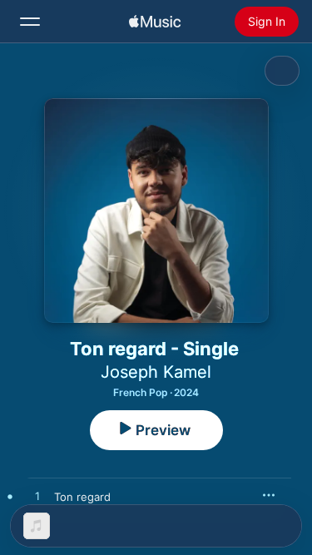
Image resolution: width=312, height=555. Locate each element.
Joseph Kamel (156, 372)
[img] (155, 21)
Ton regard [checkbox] (82, 496)
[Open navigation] (30, 21)
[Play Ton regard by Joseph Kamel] (37, 496)
